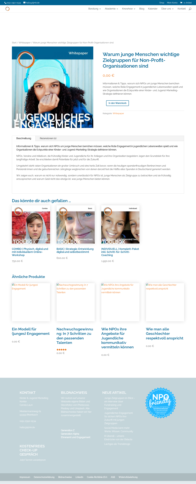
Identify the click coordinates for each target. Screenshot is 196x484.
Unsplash (80, 408)
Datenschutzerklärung (44, 477)
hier (90, 411)
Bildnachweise (65, 477)
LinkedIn (79, 477)
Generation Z (67, 430)
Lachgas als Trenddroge (117, 444)
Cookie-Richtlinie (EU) (97, 477)
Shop (161, 3)
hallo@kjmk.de (27, 427)
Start (14, 42)
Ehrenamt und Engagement (75, 437)
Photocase (83, 405)
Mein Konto (172, 3)
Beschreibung (23, 138)
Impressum (25, 477)
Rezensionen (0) (48, 138)
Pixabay (65, 408)
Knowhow (127, 9)
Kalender (153, 9)
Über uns (166, 9)
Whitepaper (25, 42)
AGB (113, 477)
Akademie (110, 9)
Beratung (93, 9)
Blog (141, 9)
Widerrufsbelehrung (128, 477)
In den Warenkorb (117, 103)
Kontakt (182, 9)
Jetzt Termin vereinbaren (33, 460)
